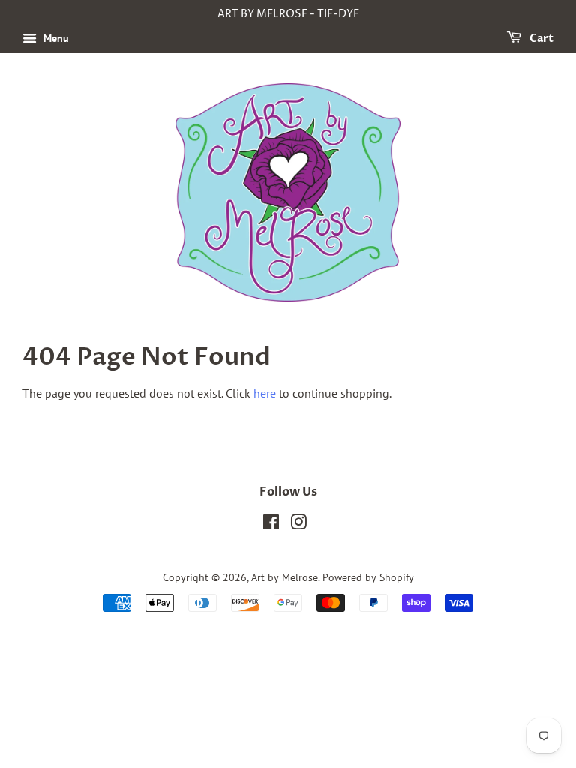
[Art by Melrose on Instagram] (298, 525)
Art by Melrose (284, 577)
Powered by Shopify (368, 577)
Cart (540, 39)
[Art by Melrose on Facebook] (271, 525)
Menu (54, 38)
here (265, 393)
